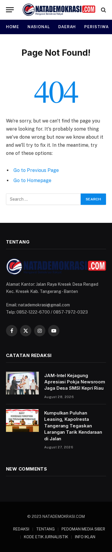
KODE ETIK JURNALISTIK (46, 537)
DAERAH (67, 27)
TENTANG (45, 529)
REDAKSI (21, 529)
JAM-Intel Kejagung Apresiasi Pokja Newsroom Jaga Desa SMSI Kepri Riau (74, 382)
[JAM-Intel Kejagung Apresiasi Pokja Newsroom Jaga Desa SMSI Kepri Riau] (22, 383)
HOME (12, 27)
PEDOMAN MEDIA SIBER (83, 529)
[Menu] (10, 9)
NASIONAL (38, 27)
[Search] (103, 9)
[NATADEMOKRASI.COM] (59, 9)
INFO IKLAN (85, 537)
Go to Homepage (32, 180)
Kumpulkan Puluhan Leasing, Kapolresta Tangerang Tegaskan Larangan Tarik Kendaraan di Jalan (73, 425)
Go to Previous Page (36, 170)
